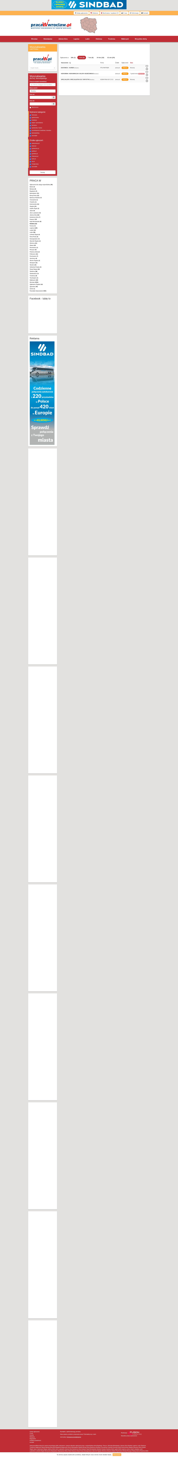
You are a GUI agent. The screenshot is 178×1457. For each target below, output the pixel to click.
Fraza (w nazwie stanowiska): (38, 81)
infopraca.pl (35, 156)
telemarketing (35, 133)
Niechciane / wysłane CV (110, 13)
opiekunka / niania (37, 128)
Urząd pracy (35, 164)
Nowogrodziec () (35, 239)
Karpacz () (33, 219)
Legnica (76, 39)
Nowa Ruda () (34, 236)
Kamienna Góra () (35, 217)
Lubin (87, 39)
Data (131, 63)
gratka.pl (34, 151)
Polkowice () (34, 254)
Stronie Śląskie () (35, 260)
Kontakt (145, 13)
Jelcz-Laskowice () (35, 213)
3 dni (82, 57)
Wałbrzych (125, 39)
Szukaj (42, 172)
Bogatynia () (33, 191)
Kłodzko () (33, 223)
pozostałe (34, 135)
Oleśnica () (33, 243)
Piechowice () (34, 247)
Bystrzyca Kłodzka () (36, 197)
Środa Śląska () (35, 269)
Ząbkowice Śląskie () (36, 284)
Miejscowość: (34, 88)
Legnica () (33, 228)
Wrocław (34, 39)
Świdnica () (33, 271)
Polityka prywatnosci (35, 1440)
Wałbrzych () (34, 280)
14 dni (100, 57)
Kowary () (33, 226)
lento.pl (34, 159)
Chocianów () (34, 200)
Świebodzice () (34, 273)
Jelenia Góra (62, 39)
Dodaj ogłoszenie (82, 13)
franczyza (34, 115)
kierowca (34, 125)
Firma (102, 63)
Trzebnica (111, 39)
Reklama (32, 1437)
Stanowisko (64, 63)
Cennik (32, 1435)
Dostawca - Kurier (67, 67)
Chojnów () (33, 202)
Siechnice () (33, 258)
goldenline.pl (35, 148)
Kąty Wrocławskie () (35, 221)
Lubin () (32, 232)
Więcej (125, 67)
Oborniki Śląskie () (35, 241)
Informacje (135, 13)
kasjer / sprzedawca (37, 122)
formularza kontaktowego (74, 1437)
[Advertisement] (120, 25)
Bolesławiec (48, 39)
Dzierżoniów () (34, 204)
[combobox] (43, 68)
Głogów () (33, 206)
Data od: (32, 94)
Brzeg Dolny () (34, 195)
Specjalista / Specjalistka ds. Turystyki (75, 79)
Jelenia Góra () (34, 215)
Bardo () (32, 187)
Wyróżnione (35, 107)
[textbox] (43, 68)
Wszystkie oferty (141, 39)
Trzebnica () (33, 275)
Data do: (32, 101)
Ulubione (95, 13)
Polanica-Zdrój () (35, 252)
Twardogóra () (34, 278)
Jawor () (32, 210)
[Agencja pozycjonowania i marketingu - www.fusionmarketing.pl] (135, 1433)
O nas (125, 13)
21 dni (111, 57)
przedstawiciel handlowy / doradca (41, 130)
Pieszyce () (33, 249)
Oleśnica (99, 39)
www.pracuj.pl (36, 143)
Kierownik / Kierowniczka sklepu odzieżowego (77, 73)
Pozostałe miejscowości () (38, 291)
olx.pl (33, 161)
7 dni (91, 57)
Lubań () (33, 230)
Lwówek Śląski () (35, 234)
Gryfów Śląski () (34, 208)
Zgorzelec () (34, 286)
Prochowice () (34, 256)
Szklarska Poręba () (35, 267)
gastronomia (35, 117)
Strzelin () (33, 265)
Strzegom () (33, 262)
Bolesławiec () (34, 193)
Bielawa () (33, 189)
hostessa (34, 120)
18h (73, 57)
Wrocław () (34, 282)
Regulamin (33, 1438)
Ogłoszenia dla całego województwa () (41, 184)
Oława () (33, 245)
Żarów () (32, 288)
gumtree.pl (35, 153)
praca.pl (34, 146)
